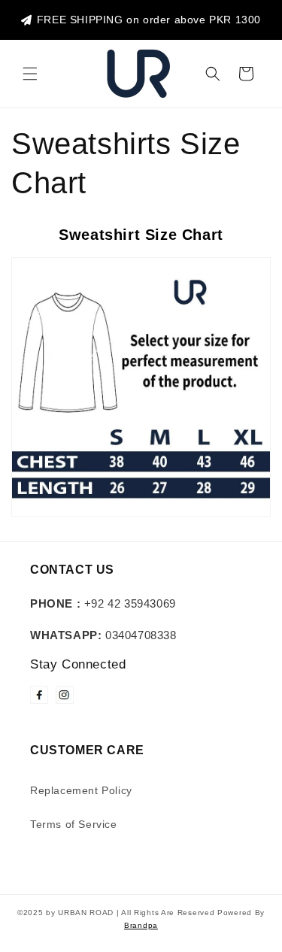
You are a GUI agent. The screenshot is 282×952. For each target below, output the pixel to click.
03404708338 (103, 635)
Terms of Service (73, 824)
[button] (30, 73)
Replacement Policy (81, 790)
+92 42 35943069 (103, 603)
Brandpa (141, 925)
